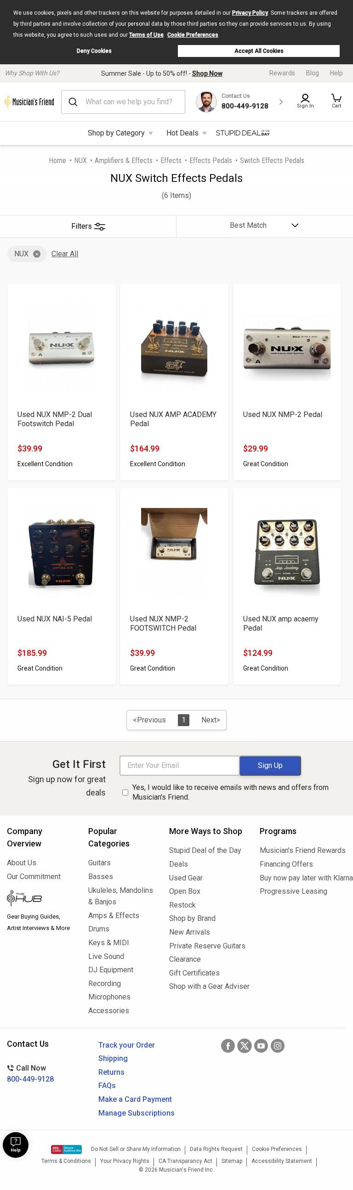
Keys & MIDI (108, 942)
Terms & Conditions (66, 1161)
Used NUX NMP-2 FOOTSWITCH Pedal (163, 623)
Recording (104, 983)
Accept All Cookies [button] (259, 51)
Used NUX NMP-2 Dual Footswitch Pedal (54, 419)
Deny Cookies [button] (94, 51)
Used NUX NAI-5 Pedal (54, 619)
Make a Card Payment (135, 1099)
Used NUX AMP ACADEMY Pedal (173, 419)
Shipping (113, 1058)
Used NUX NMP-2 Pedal (282, 414)
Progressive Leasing (293, 891)
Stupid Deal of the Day (205, 850)
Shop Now (207, 73)
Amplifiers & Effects (124, 160)
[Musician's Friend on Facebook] (228, 1046)
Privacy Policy (250, 13)
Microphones (109, 997)
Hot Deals (182, 133)
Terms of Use (146, 35)
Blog (312, 73)
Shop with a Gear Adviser (207, 986)
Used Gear (186, 878)
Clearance (185, 959)
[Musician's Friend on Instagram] (277, 1046)
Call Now (30, 1073)
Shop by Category (116, 133)
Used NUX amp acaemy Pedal (281, 623)
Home (57, 160)
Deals (178, 864)
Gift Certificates (194, 973)
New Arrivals (189, 932)
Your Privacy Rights (124, 1161)
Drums (98, 929)
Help (336, 73)
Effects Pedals (210, 160)
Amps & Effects (113, 915)
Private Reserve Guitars (207, 946)
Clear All (64, 253)
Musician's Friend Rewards (303, 850)
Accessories (108, 1010)
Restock (182, 905)
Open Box (184, 891)
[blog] (40, 899)
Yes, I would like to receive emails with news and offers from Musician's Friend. (230, 792)
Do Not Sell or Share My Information (136, 1149)
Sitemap (232, 1161)
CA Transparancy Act (185, 1161)
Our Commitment (34, 876)
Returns (111, 1072)
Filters (81, 226)
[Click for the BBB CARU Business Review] (66, 1149)
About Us (21, 862)
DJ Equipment (110, 969)
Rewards (282, 73)
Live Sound (106, 956)
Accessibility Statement (281, 1161)
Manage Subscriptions (136, 1113)
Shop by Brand (192, 918)
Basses (100, 876)
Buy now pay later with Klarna (303, 878)
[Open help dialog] (15, 1145)
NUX (80, 160)
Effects (171, 160)
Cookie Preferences (192, 35)
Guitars (99, 862)
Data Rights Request (216, 1149)
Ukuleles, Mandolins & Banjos (120, 896)
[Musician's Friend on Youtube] (261, 1046)
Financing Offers (286, 864)
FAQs (107, 1085)
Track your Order (126, 1045)
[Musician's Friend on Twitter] (244, 1046)
